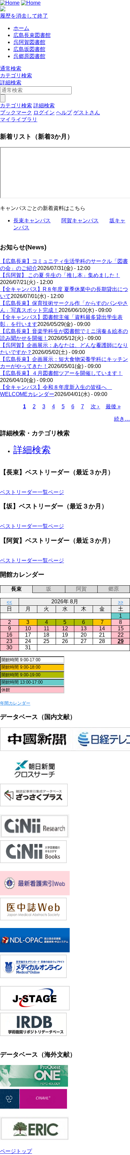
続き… (122, 419)
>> (120, 602)
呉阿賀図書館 (29, 42)
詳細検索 (10, 82)
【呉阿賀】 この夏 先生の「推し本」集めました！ (60, 275)
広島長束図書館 (32, 35)
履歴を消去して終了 (24, 16)
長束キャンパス (32, 220)
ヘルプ (64, 112)
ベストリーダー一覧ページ (32, 492)
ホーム (21, 28)
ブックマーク (16, 112)
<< (9, 602)
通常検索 (10, 68)
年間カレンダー (15, 703)
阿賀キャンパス (80, 220)
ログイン (44, 112)
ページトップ (16, 1151)
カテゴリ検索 (16, 75)
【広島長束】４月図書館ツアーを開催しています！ (61, 373)
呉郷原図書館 (29, 56)
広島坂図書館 (29, 49)
